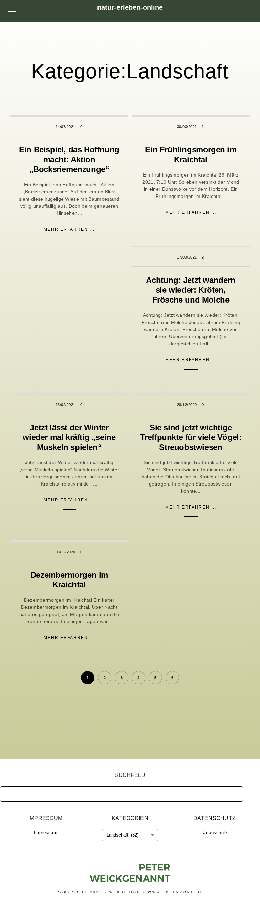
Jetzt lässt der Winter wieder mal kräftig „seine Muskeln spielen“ (69, 437)
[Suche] (233, 792)
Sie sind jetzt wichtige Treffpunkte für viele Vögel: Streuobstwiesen (191, 437)
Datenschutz (214, 832)
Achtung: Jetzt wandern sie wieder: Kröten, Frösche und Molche (190, 289)
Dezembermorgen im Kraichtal (69, 579)
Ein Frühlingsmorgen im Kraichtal (190, 154)
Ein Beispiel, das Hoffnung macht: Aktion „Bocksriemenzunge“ (69, 159)
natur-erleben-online (130, 7)
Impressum (46, 832)
